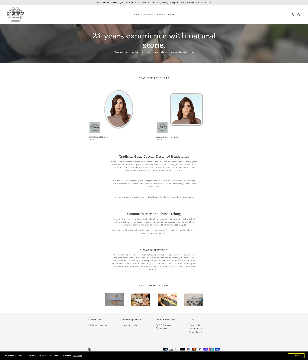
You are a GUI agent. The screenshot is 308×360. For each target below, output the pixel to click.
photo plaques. (179, 225)
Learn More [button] (77, 356)
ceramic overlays (169, 219)
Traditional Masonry (97, 325)
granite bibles (162, 225)
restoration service (144, 255)
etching (154, 219)
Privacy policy (195, 325)
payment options (131, 325)
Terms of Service (196, 332)
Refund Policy (195, 328)
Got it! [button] (296, 356)
